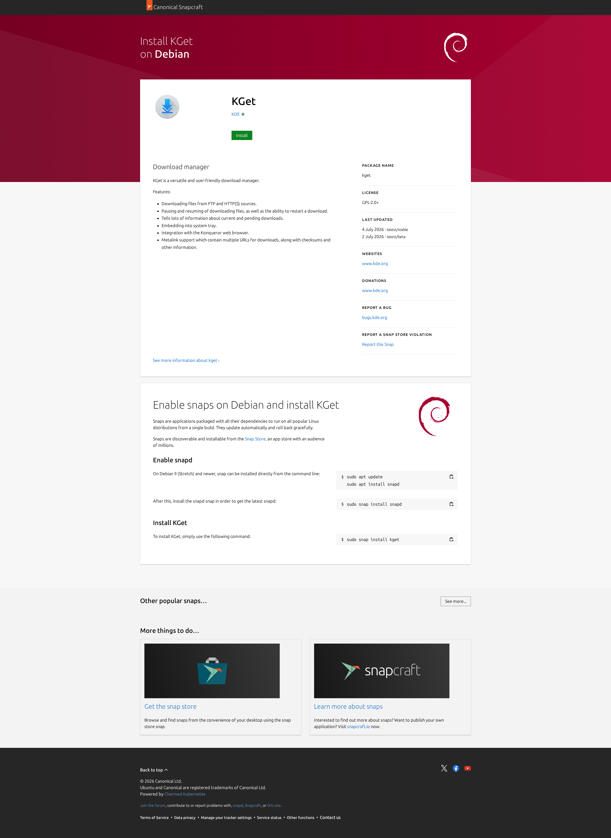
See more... (455, 601)
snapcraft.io (358, 726)
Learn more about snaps (348, 706)
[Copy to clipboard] (451, 476)
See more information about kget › (186, 360)
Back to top (152, 769)
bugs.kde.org (374, 317)
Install (242, 135)
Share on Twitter (444, 768)
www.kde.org (375, 263)
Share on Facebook (456, 768)
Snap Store (255, 438)
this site (274, 805)
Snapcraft (253, 805)
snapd (238, 805)
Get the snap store (170, 706)
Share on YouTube (467, 768)
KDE (236, 114)
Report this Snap (378, 344)
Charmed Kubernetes (184, 793)
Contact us (330, 817)
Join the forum (152, 805)
